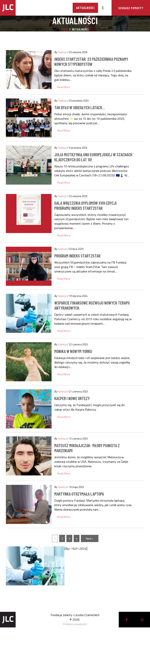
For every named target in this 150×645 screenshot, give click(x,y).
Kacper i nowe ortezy (72, 398)
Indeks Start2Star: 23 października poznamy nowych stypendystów (91, 61)
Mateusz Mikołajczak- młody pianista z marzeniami (87, 448)
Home (65, 29)
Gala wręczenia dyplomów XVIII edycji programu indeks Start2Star (85, 205)
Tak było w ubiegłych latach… (79, 107)
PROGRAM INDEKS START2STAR (77, 255)
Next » (89, 538)
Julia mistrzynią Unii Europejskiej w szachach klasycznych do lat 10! (93, 157)
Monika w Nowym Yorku (73, 351)
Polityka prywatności (75, 624)
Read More (63, 87)
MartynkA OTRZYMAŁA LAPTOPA (79, 493)
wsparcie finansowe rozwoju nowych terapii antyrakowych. (92, 305)
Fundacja (62, 52)
